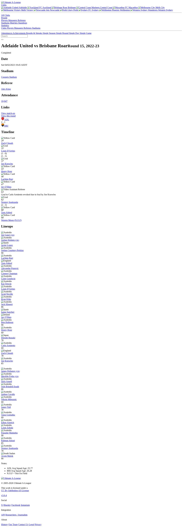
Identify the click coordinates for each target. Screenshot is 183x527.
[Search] (2, 39)
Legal (31, 524)
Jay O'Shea (6, 187)
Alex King (6, 89)
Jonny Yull (6, 407)
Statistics (5, 25)
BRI (6, 126)
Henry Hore (6, 171)
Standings (22, 23)
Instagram (25, 505)
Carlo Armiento (8, 345)
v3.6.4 (4, 495)
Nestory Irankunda (9, 202)
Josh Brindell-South (10, 386)
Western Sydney (165, 10)
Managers (13, 20)
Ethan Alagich (7, 422)
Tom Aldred (6, 212)
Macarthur (133, 7)
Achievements (19, 33)
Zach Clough (7, 143)
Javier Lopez (7, 245)
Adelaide (22, 7)
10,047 (4, 101)
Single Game (86, 33)
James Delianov (10, 371)
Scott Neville (7, 294)
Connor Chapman (9, 273)
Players (4, 20)
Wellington (124, 10)
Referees (22, 20)
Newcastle (54, 10)
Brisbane (71, 7)
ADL (6, 119)
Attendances (7, 33)
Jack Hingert (7, 304)
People (4, 18)
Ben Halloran (7, 322)
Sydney (95, 10)
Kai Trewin (6, 284)
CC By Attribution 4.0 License (15, 490)
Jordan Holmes (10, 240)
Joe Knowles (7, 163)
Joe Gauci (7, 235)
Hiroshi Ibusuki (8, 338)
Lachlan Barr (7, 179)
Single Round (62, 33)
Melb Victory (27, 10)
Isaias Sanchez (7, 312)
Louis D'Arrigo (8, 151)
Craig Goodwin (8, 278)
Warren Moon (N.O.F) (11, 220)
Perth (76, 10)
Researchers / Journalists (16, 515)
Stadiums (5, 23)
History (4, 524)
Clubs (3, 5)
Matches (14, 23)
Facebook (15, 505)
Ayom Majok (7, 456)
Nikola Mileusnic (9, 399)
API (3, 515)
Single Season (49, 33)
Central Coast (106, 7)
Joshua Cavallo (8, 394)
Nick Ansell (6, 381)
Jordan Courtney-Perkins (12, 250)
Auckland (47, 7)
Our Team (13, 524)
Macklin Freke (10, 376)
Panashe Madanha (9, 433)
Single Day (74, 33)
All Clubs (5, 15)
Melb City (160, 7)
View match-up (8, 113)
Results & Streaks (34, 33)
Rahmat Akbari (8, 440)
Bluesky (7, 505)
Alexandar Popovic (10, 268)
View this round (8, 116)
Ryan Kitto (6, 299)
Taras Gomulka (8, 415)
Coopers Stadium (9, 77)
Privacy (38, 524)
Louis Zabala (7, 427)
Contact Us (23, 524)
